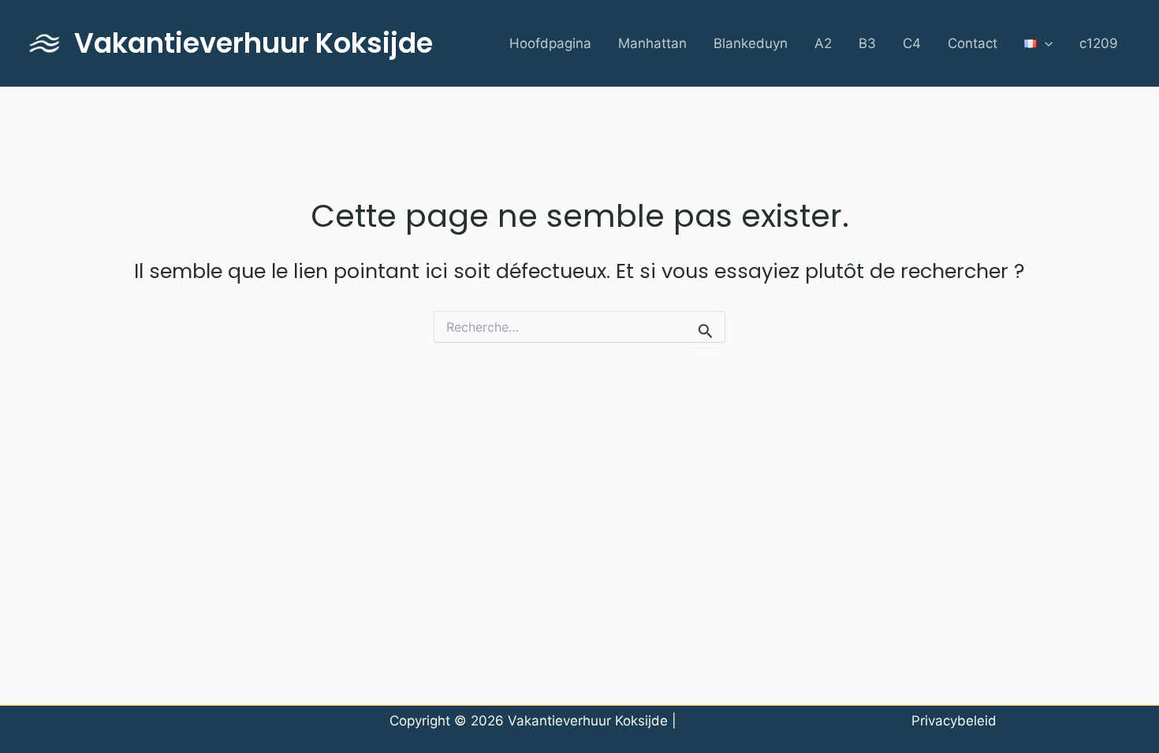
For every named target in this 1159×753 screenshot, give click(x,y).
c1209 (1098, 43)
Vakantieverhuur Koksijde (253, 43)
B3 (867, 43)
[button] (1045, 43)
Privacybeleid (727, 721)
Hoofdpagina (550, 43)
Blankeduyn (751, 43)
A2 (823, 43)
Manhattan (652, 43)
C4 (912, 43)
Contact (972, 43)
